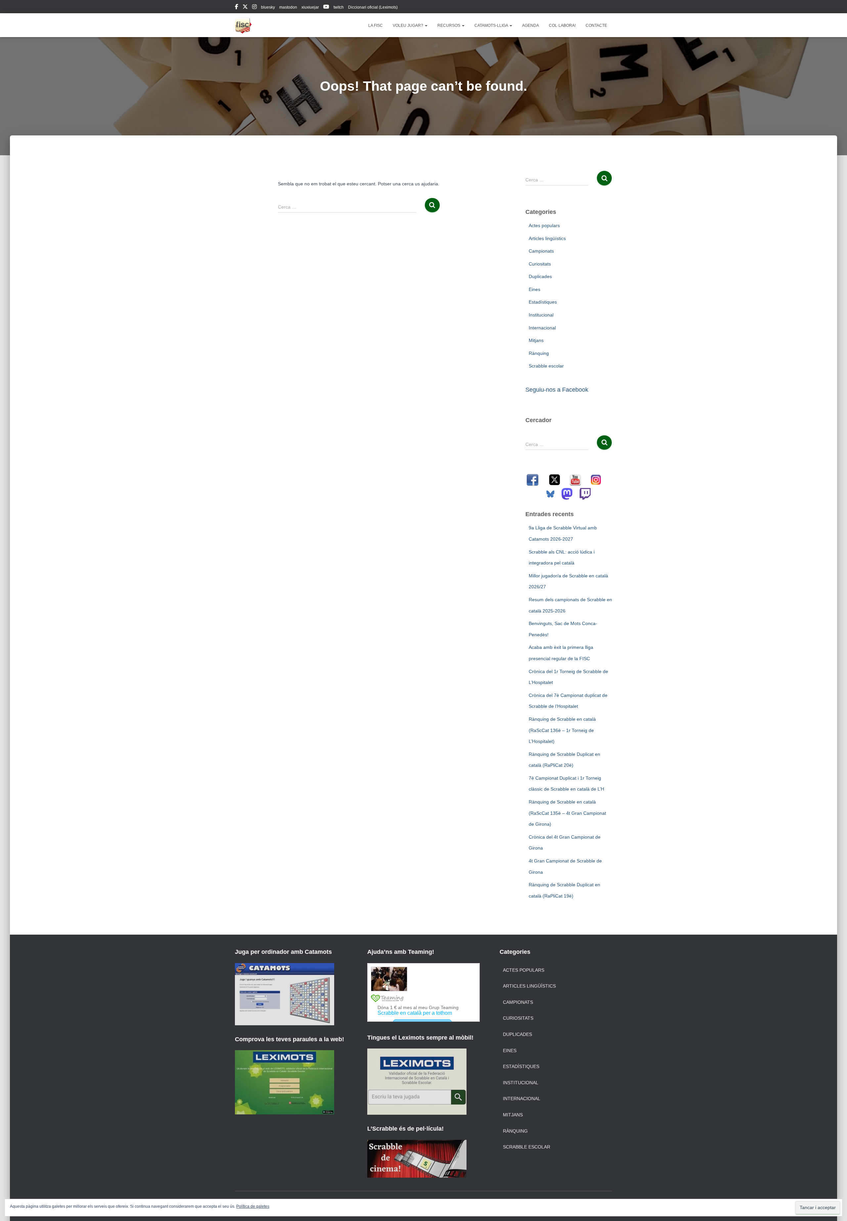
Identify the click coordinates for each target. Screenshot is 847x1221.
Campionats (541, 251)
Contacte (596, 25)
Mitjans (536, 340)
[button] (425, 25)
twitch (339, 7)
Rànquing (539, 353)
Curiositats (540, 264)
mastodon (288, 7)
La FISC (375, 25)
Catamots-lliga (491, 25)
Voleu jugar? (408, 25)
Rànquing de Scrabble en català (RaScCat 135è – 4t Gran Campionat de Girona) (567, 813)
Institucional (541, 314)
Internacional (542, 327)
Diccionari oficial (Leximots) (373, 7)
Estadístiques (543, 302)
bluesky (268, 7)
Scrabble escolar (546, 365)
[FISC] (243, 25)
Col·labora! (562, 25)
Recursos (449, 25)
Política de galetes (252, 1206)
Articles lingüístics (547, 238)
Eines (534, 289)
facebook (236, 7)
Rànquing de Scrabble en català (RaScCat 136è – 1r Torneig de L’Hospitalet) (562, 730)
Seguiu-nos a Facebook (556, 389)
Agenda (530, 25)
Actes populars (544, 225)
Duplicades (540, 276)
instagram (254, 7)
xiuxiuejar (310, 7)
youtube (326, 7)
